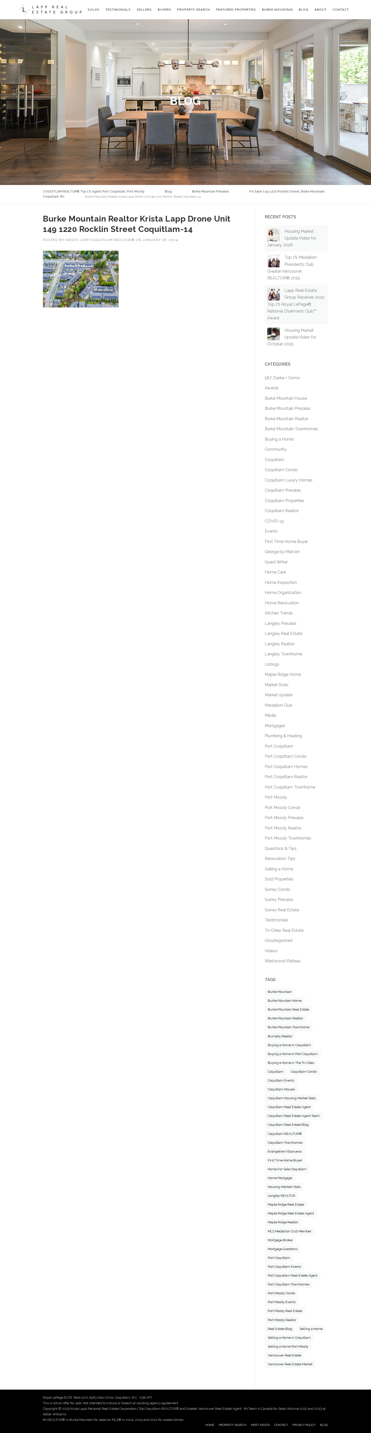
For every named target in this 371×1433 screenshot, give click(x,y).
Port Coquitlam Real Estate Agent (292, 1275)
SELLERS (144, 9)
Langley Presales (281, 623)
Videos (271, 950)
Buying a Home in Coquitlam (289, 1045)
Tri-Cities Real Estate (284, 930)
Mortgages (275, 725)
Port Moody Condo (283, 807)
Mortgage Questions (283, 1249)
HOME (209, 1424)
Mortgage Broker (280, 1240)
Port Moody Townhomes (288, 838)
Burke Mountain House (286, 398)
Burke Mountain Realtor (286, 418)
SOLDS (93, 9)
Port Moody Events (282, 1302)
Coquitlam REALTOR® (285, 1134)
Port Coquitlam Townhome (290, 787)
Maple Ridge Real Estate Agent (291, 1213)
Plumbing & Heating (283, 735)
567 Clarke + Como (282, 377)
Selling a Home (279, 869)
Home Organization (283, 592)
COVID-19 (274, 521)
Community (276, 449)
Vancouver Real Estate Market (290, 1364)
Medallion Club (279, 705)
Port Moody (276, 797)
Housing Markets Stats (284, 1187)
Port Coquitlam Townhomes (288, 1284)
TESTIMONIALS (118, 9)
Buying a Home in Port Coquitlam (293, 1054)
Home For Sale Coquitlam (287, 1169)
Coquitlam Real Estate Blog (288, 1125)
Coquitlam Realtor (282, 510)
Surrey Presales (279, 899)
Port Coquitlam (279, 746)
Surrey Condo (277, 889)
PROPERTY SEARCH (193, 9)
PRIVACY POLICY (304, 1424)
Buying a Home (279, 439)
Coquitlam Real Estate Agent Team (294, 1116)
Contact (341, 9)
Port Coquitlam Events (284, 1267)
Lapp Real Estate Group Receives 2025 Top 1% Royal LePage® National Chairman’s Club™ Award (295, 304)
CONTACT (281, 1424)
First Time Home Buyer (286, 541)
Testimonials (276, 920)
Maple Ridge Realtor (283, 1222)
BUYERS (164, 9)
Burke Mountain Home (285, 1000)
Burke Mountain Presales (287, 408)
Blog (303, 9)
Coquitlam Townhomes (285, 1142)
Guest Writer (276, 562)
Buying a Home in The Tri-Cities (291, 1063)
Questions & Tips (281, 848)
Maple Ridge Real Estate (286, 1204)
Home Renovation (282, 603)
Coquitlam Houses (281, 1089)
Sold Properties (279, 879)
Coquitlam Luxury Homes (288, 480)
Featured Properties (236, 9)
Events (271, 531)
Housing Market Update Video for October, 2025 (291, 337)
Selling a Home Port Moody (288, 1346)
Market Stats (276, 684)
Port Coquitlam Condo (286, 756)
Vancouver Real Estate (284, 1355)
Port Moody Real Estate (285, 1311)
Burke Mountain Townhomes (291, 428)
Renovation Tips (280, 858)
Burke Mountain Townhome (288, 1027)
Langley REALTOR (281, 1196)
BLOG (324, 1424)
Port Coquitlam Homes (286, 766)
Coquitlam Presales (283, 490)
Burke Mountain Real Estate (288, 1009)
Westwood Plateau (283, 961)
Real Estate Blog (280, 1329)
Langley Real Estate (283, 633)
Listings (272, 664)
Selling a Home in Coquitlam (289, 1338)
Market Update (279, 694)
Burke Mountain (280, 992)
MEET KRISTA (260, 1424)
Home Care (275, 572)
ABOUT (320, 9)
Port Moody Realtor (283, 828)
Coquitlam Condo (281, 469)
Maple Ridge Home (283, 674)
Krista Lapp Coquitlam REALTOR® (100, 240)
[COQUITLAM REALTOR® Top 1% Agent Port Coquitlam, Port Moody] (50, 9)
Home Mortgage (280, 1178)
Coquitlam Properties (284, 500)
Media (270, 715)
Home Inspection (281, 582)
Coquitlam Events (281, 1080)
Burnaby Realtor (280, 1036)
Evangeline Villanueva (285, 1151)
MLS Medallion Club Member (289, 1231)
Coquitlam (274, 459)
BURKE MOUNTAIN (277, 9)
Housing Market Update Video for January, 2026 (291, 238)
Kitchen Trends (279, 613)
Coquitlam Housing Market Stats (292, 1098)
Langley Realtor (280, 643)
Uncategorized (278, 940)
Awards (272, 388)
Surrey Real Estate (282, 909)
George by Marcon (282, 551)
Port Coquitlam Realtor (286, 776)
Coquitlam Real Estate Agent (289, 1107)
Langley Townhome (283, 654)
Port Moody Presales (284, 817)
